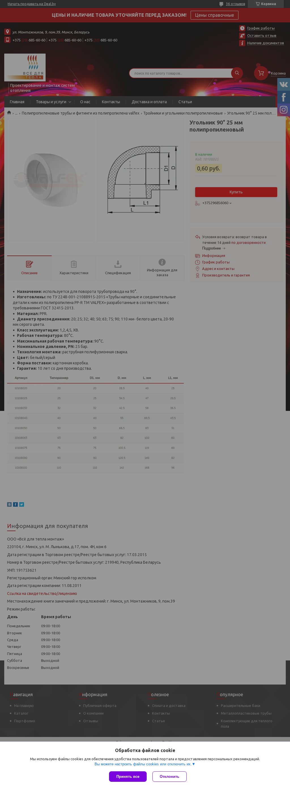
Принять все (127, 776)
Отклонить (169, 776)
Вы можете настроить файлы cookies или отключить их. (143, 764)
